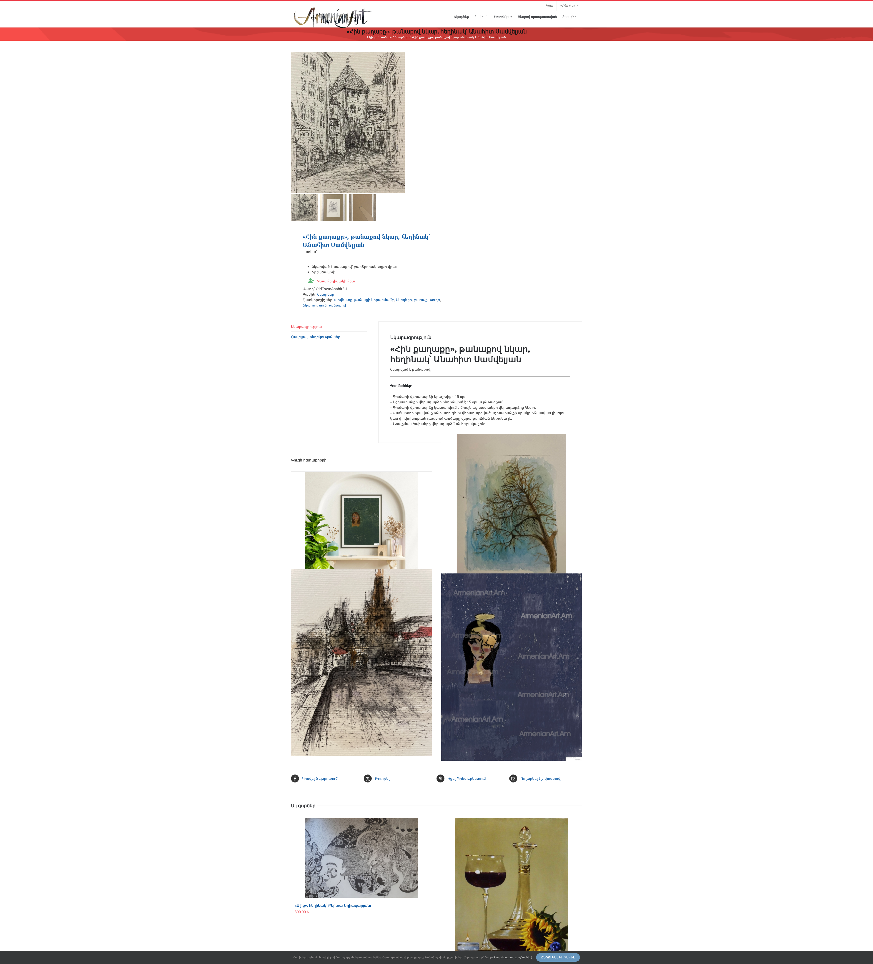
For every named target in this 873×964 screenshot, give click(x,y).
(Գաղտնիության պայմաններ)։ (512, 957)
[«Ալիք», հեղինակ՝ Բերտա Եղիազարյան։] (361, 858)
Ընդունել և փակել (558, 957)
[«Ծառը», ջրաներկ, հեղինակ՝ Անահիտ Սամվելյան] (511, 512)
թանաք (421, 299)
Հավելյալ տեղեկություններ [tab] (315, 336)
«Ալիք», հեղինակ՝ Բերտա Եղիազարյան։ (333, 905)
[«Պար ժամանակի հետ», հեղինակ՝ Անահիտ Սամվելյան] (511, 667)
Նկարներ (325, 294)
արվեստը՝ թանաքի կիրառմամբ (364, 299)
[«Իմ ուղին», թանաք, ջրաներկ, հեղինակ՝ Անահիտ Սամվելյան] (361, 662)
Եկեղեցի (404, 299)
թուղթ (434, 299)
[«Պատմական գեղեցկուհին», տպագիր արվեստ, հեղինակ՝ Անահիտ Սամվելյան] (361, 521)
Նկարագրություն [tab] (306, 326)
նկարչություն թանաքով (324, 305)
